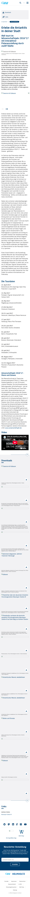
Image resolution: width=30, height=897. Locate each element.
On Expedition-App (11, 838)
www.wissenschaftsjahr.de (13, 428)
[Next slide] (6, 109)
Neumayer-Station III (6, 814)
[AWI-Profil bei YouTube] (25, 824)
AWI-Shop (21, 836)
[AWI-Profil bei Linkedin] (13, 824)
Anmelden (15, 864)
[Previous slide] (2, 109)
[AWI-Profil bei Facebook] (17, 824)
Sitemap (15, 890)
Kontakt (6, 881)
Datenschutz (22, 881)
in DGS (20, 884)
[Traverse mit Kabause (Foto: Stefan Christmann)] (8, 99)
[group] (13, 99)
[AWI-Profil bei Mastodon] (9, 824)
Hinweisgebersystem (11, 887)
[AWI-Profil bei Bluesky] (4, 824)
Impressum (14, 881)
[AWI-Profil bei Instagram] (21, 824)
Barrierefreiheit (12, 884)
